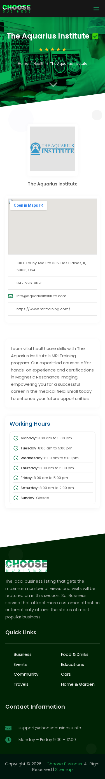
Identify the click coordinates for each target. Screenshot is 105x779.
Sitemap (64, 769)
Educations (72, 664)
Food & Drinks (74, 654)
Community (26, 674)
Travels (21, 684)
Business (23, 654)
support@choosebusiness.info (49, 728)
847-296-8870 (30, 283)
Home (23, 63)
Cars (66, 674)
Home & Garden (78, 684)
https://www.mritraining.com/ (43, 309)
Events (20, 664)
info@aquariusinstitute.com (41, 296)
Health (39, 63)
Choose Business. (64, 764)
